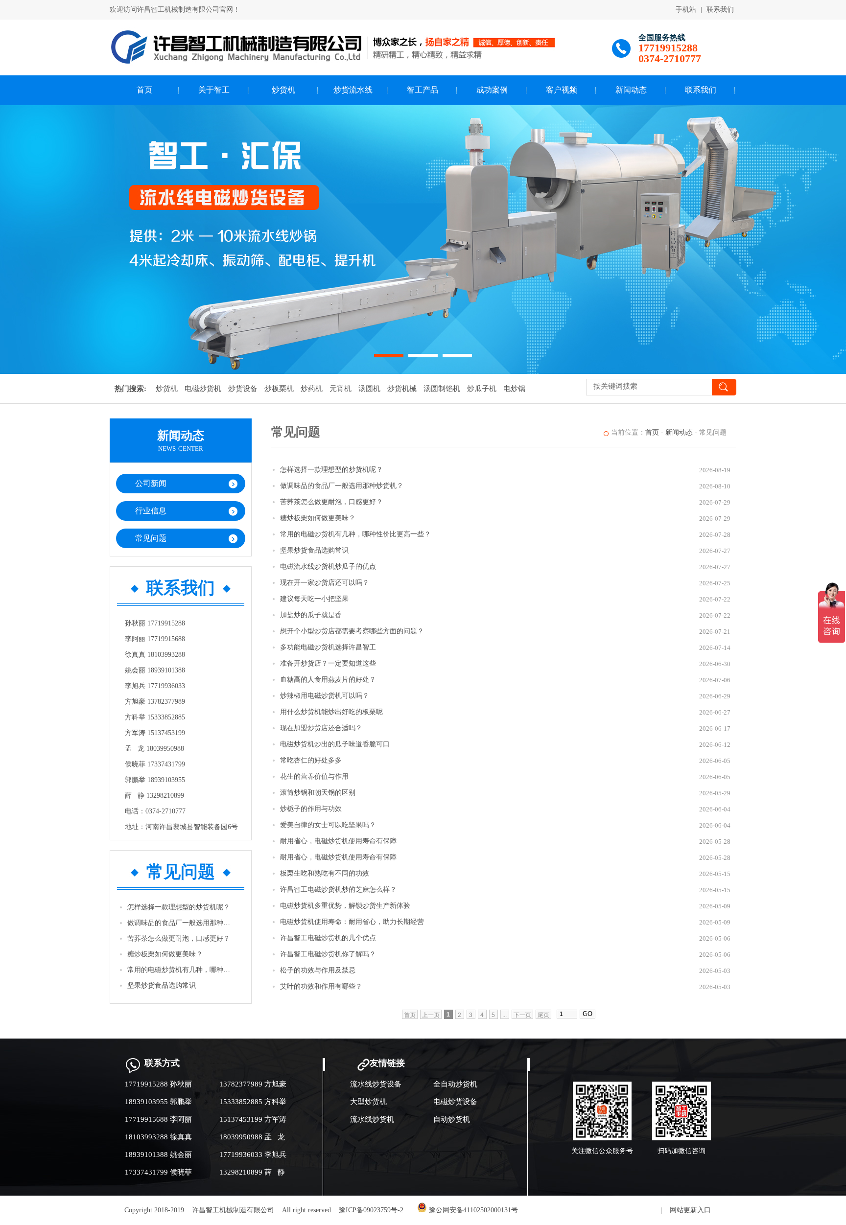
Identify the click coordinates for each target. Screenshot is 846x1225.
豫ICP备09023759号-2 (371, 1210)
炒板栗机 (279, 389)
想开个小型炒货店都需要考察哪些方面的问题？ (352, 631)
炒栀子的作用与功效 (311, 808)
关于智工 (214, 90)
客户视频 (561, 90)
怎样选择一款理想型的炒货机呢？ (178, 907)
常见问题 (150, 538)
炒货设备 (243, 389)
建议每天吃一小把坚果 (314, 598)
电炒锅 (514, 389)
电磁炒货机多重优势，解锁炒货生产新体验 (345, 905)
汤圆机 (369, 389)
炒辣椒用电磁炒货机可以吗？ (324, 695)
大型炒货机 (368, 1102)
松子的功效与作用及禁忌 (317, 970)
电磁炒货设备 (455, 1102)
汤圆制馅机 (441, 389)
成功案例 (492, 90)
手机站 (686, 9)
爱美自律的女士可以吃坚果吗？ (328, 825)
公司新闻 (150, 483)
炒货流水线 (353, 90)
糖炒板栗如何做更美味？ (165, 954)
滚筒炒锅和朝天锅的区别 (317, 792)
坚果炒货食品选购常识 (161, 985)
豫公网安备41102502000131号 (472, 1210)
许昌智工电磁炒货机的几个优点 (328, 938)
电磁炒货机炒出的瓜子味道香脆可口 (335, 744)
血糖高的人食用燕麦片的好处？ (328, 679)
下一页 (522, 1015)
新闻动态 (631, 90)
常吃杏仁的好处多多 (311, 760)
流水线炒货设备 (375, 1084)
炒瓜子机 (481, 389)
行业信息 (150, 511)
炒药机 (312, 389)
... (504, 1015)
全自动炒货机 (455, 1084)
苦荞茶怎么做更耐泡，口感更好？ (178, 938)
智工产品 (422, 90)
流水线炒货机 (372, 1119)
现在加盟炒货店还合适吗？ (321, 728)
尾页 (543, 1015)
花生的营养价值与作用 (314, 776)
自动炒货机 (451, 1119)
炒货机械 (402, 389)
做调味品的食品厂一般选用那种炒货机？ (181, 922)
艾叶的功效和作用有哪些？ (321, 986)
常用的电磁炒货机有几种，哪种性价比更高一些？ (181, 969)
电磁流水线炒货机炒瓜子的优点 (328, 566)
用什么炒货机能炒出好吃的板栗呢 (331, 712)
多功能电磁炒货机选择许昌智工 (328, 647)
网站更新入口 (690, 1210)
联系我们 (720, 9)
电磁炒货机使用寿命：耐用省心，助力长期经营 (352, 921)
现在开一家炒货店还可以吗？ (324, 582)
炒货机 (283, 90)
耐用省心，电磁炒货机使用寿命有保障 (338, 841)
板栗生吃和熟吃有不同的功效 (324, 873)
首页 (144, 90)
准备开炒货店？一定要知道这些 (328, 663)
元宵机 (340, 389)
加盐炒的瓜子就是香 (311, 615)
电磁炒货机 (203, 389)
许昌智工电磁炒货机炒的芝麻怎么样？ (338, 889)
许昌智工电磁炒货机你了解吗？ (328, 954)
